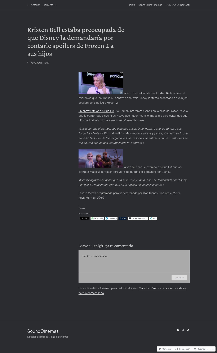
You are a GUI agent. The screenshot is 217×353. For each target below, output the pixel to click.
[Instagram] (183, 330)
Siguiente (48, 4)
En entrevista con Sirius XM (96, 111)
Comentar (179, 277)
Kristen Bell (163, 93)
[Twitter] (188, 330)
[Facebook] (178, 330)
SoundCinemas (43, 331)
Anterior (35, 4)
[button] (101, 83)
